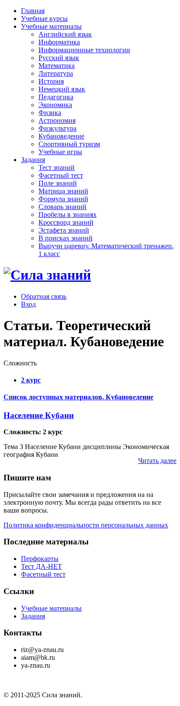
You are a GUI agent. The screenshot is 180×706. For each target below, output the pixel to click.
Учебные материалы (51, 26)
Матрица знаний (63, 191)
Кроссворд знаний (65, 222)
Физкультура (57, 128)
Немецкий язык (61, 89)
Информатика (59, 42)
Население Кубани (38, 415)
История (51, 81)
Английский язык (65, 34)
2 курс (31, 380)
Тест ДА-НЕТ (41, 566)
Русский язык (58, 57)
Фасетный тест (60, 175)
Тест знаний (56, 167)
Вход (28, 304)
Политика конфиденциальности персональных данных (85, 525)
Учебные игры (60, 151)
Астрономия (57, 120)
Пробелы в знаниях (67, 214)
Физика (49, 112)
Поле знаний (57, 183)
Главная (33, 10)
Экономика (55, 104)
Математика (56, 65)
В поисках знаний (65, 238)
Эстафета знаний (63, 230)
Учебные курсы (44, 18)
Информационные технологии (84, 50)
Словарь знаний (62, 206)
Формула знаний (63, 199)
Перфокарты (40, 558)
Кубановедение (61, 136)
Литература (55, 73)
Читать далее (157, 460)
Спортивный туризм (69, 144)
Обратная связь (43, 296)
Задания (33, 159)
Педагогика (55, 97)
